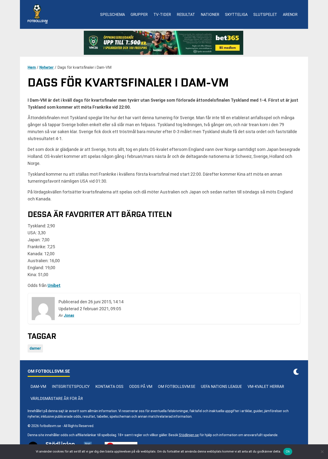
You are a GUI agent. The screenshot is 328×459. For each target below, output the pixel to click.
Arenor (290, 14)
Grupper (139, 14)
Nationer (210, 14)
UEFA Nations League (221, 386)
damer (35, 348)
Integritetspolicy (71, 386)
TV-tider (162, 14)
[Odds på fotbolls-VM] (164, 43)
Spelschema (112, 14)
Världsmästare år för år (56, 398)
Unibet (54, 285)
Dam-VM (38, 386)
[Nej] (322, 451)
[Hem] (38, 14)
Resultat (186, 14)
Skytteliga (236, 14)
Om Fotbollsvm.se (176, 386)
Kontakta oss (109, 386)
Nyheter (46, 67)
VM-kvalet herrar (266, 386)
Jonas (69, 315)
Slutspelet (265, 14)
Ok (288, 451)
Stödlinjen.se (189, 435)
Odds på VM (140, 386)
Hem (32, 67)
